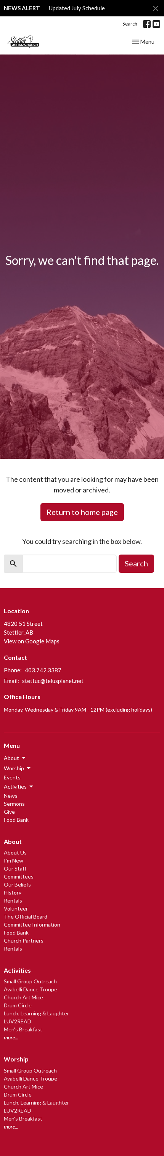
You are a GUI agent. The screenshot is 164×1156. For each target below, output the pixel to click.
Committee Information (32, 924)
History (12, 892)
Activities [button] (15, 786)
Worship (16, 1059)
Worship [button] (14, 768)
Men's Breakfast (23, 1029)
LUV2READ (17, 1021)
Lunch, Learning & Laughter (36, 1013)
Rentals (13, 900)
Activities (17, 970)
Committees (19, 876)
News (11, 795)
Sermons (14, 803)
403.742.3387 (43, 670)
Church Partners (23, 940)
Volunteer (16, 908)
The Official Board (25, 916)
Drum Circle (18, 1005)
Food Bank (16, 819)
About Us (15, 852)
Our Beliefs (17, 884)
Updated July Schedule (77, 8)
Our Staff (15, 868)
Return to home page (82, 511)
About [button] (11, 758)
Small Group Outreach (30, 981)
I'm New (13, 860)
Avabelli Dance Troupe (30, 989)
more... (11, 1037)
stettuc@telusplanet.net (53, 680)
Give (9, 811)
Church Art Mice (23, 997)
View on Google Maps (31, 641)
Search (129, 24)
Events (12, 777)
